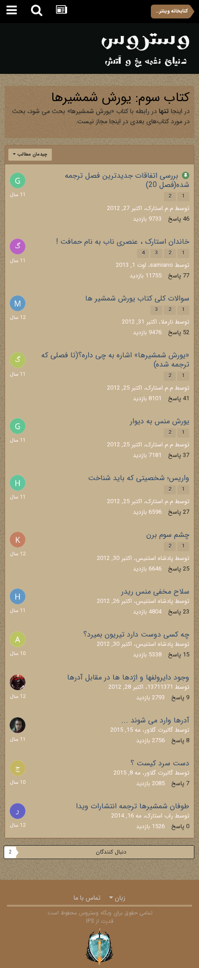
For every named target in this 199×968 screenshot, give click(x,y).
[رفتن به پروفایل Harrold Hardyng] (17, 596)
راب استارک (159, 816)
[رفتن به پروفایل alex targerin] (17, 639)
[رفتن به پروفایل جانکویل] (17, 768)
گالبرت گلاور (158, 730)
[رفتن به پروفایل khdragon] (17, 539)
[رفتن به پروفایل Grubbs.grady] (17, 180)
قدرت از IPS (99, 921)
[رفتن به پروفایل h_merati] (17, 483)
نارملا (167, 322)
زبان (119, 898)
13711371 (160, 687)
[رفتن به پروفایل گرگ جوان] (17, 246)
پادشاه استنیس (154, 558)
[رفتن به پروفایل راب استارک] (17, 811)
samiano (161, 265)
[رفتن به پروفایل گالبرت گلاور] (17, 360)
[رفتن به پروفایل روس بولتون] (17, 725)
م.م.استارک (159, 208)
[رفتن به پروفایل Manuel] (17, 303)
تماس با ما (87, 898)
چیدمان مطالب (31, 154)
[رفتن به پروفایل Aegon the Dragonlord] (17, 682)
